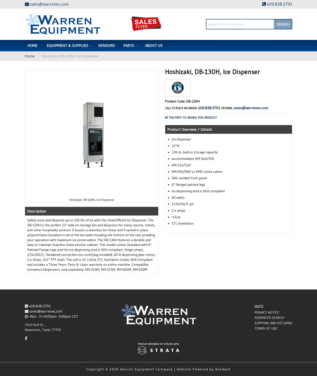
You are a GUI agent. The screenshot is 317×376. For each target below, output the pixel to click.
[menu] (158, 45)
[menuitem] (68, 45)
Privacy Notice (266, 312)
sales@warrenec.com (251, 107)
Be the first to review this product (191, 118)
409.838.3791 (209, 107)
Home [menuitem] (32, 45)
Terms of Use (265, 328)
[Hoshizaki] (177, 93)
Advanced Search (269, 317)
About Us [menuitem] (154, 45)
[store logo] (62, 24)
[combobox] (249, 24)
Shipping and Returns (273, 323)
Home (30, 56)
